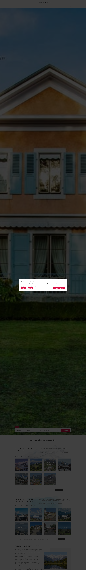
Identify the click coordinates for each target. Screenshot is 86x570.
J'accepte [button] (24, 288)
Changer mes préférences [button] (59, 288)
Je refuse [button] (30, 288)
